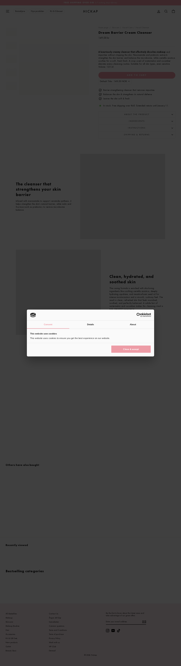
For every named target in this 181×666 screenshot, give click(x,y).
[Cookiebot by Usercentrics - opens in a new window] (138, 315)
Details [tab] (90, 324)
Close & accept (131, 349)
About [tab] (133, 324)
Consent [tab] (48, 324)
